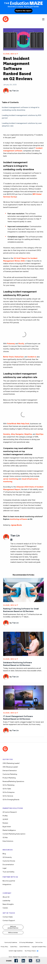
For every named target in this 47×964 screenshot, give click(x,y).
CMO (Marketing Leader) (11, 763)
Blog (4, 854)
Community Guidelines (10, 942)
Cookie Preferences (24, 946)
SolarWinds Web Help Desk (18, 424)
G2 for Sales (7, 789)
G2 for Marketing (8, 785)
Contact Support (9, 920)
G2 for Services (8, 796)
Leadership (6, 901)
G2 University (7, 857)
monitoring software (18, 519)
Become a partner (9, 881)
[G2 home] (6, 19)
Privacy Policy (4, 946)
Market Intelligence (9, 830)
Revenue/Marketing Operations (13, 781)
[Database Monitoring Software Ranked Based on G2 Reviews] (23, 643)
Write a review (13, 932)
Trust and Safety (8, 872)
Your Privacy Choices (30, 951)
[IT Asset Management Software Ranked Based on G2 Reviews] (23, 697)
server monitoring (10, 479)
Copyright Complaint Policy (39, 946)
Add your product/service (13, 927)
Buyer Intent (7, 827)
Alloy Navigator (17, 434)
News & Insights (8, 904)
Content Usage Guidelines (16, 951)
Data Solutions (8, 841)
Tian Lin (15, 91)
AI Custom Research (10, 812)
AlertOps (39, 434)
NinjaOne (28, 434)
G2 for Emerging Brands (11, 800)
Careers (5, 908)
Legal (4, 868)
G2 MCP (5, 819)
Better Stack (8, 357)
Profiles (5, 816)
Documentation (8, 864)
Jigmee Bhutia (16, 525)
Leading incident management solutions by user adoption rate (22, 124)
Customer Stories (9, 861)
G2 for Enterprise (8, 792)
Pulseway (11, 344)
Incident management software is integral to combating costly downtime (20, 108)
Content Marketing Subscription (14, 834)
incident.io (32, 357)
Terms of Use (39, 942)
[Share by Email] (38, 961)
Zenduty (6, 434)
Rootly (21, 344)
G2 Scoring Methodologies (26, 942)
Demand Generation (10, 770)
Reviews (5, 823)
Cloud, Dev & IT (10, 54)
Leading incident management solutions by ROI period (21, 116)
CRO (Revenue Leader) (10, 767)
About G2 (6, 897)
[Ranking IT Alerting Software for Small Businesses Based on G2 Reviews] (23, 590)
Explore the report (23, 11)
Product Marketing (9, 778)
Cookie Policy (13, 946)
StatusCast (19, 357)
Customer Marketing (10, 774)
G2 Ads (5, 837)
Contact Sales (8, 917)
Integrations (7, 884)
